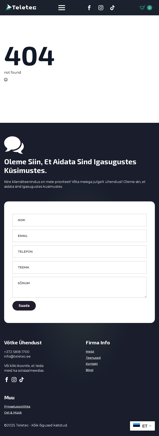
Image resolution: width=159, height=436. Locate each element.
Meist (90, 351)
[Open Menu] (61, 7)
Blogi (89, 370)
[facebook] (6, 379)
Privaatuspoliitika (17, 406)
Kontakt (92, 364)
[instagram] (14, 379)
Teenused (93, 358)
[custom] (89, 7)
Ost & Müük (13, 412)
